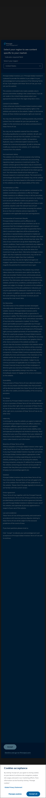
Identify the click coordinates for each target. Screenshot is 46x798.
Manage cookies (15, 794)
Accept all (33, 794)
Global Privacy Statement (13, 787)
